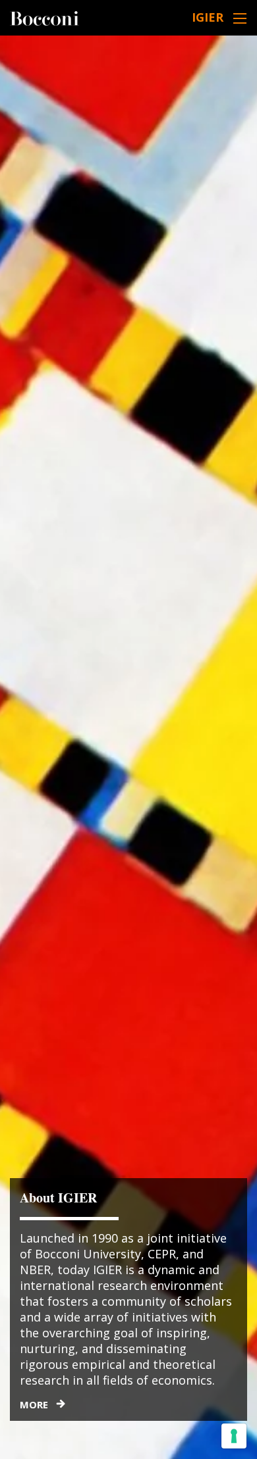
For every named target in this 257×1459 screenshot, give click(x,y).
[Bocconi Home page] (44, 17)
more (34, 1404)
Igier (207, 17)
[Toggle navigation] (240, 18)
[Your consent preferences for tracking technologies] (233, 1435)
